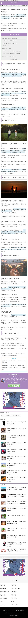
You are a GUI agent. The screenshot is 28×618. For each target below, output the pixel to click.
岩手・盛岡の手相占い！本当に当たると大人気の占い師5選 (16, 536)
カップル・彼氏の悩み (13, 5)
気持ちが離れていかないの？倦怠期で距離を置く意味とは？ (16, 422)
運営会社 (22, 610)
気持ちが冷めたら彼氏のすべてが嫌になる (11, 53)
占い (1, 601)
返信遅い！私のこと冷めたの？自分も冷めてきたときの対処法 (16, 471)
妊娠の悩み (14, 595)
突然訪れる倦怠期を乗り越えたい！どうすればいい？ (16, 429)
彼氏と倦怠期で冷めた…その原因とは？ (10, 38)
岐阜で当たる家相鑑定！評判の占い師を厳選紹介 (16, 509)
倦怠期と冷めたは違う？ (7, 48)
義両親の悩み (3, 598)
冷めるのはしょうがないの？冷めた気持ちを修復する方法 (16, 464)
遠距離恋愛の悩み (4, 591)
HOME (1, 5)
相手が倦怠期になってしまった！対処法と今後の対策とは (16, 478)
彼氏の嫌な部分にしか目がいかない (10, 43)
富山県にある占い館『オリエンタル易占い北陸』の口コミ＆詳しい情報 (16, 488)
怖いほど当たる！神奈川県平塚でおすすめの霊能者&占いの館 (16, 522)
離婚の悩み (3, 595)
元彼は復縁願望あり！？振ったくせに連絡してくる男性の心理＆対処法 (16, 543)
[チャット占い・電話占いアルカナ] (14, 408)
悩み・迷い (6, 5)
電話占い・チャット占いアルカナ (11, 610)
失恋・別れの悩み (16, 415)
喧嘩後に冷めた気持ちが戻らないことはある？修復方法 (16, 457)
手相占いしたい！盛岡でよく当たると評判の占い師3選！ (16, 529)
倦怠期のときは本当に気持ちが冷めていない (12, 51)
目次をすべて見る (14, 59)
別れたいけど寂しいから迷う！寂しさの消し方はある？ (16, 443)
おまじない (3, 605)
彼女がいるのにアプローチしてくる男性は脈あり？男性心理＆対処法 (16, 550)
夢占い (12, 601)
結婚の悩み (3, 585)
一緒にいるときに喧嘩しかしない (10, 40)
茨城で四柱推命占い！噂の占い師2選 (16, 515)
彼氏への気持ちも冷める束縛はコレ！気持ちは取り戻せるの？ (16, 450)
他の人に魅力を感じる (7, 45)
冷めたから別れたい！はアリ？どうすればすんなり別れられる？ (16, 436)
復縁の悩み (3, 588)
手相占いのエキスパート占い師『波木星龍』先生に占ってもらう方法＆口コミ (16, 502)
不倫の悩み (14, 585)
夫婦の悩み (14, 591)
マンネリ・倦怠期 (21, 5)
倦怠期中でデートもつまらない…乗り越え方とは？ (13, 365)
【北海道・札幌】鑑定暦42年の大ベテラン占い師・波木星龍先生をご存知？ (16, 495)
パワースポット (15, 605)
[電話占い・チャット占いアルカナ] (14, 576)
